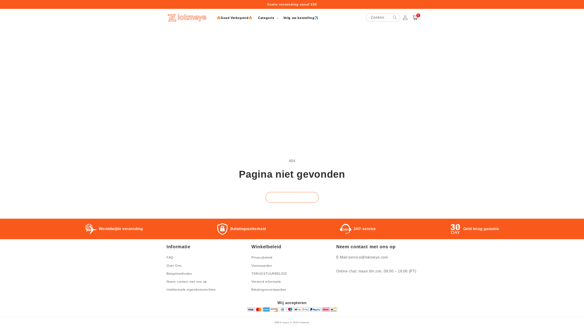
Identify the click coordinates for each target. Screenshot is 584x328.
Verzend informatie (266, 281)
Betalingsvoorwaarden (268, 289)
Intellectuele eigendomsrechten (191, 289)
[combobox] (383, 18)
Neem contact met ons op (187, 281)
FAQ (170, 257)
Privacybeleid (261, 257)
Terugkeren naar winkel (292, 197)
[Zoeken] (395, 17)
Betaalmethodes (179, 273)
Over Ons (174, 265)
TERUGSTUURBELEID (269, 273)
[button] (267, 18)
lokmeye (305, 322)
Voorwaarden (261, 265)
